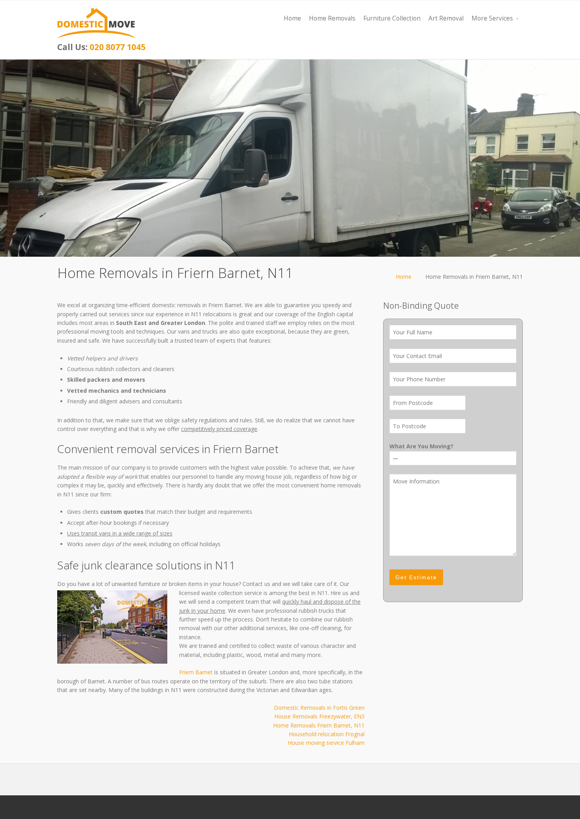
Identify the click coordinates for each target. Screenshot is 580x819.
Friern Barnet (196, 672)
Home (404, 276)
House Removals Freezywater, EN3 (319, 716)
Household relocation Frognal (327, 734)
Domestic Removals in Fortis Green (319, 707)
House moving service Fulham (326, 742)
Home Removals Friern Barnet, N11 (319, 725)
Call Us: (101, 47)
